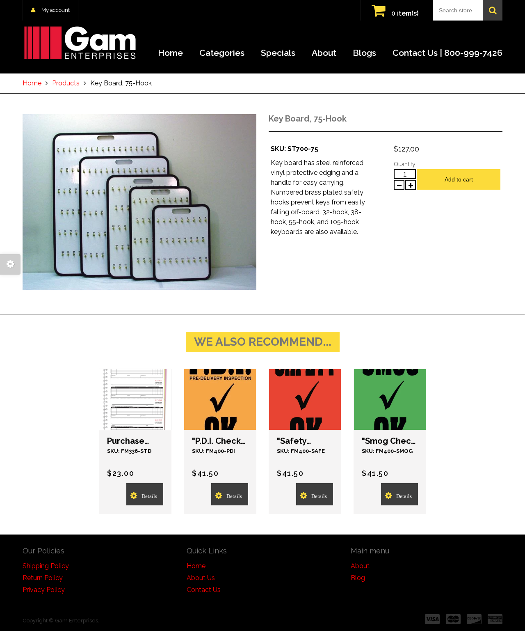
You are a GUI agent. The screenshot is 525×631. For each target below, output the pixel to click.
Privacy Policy (44, 590)
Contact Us (204, 590)
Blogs (364, 53)
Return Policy (43, 578)
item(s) (404, 13)
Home (170, 53)
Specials (278, 53)
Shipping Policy (46, 566)
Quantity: (405, 164)
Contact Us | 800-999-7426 (447, 53)
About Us (201, 578)
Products (66, 83)
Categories (221, 53)
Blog (358, 578)
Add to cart (459, 179)
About (324, 53)
